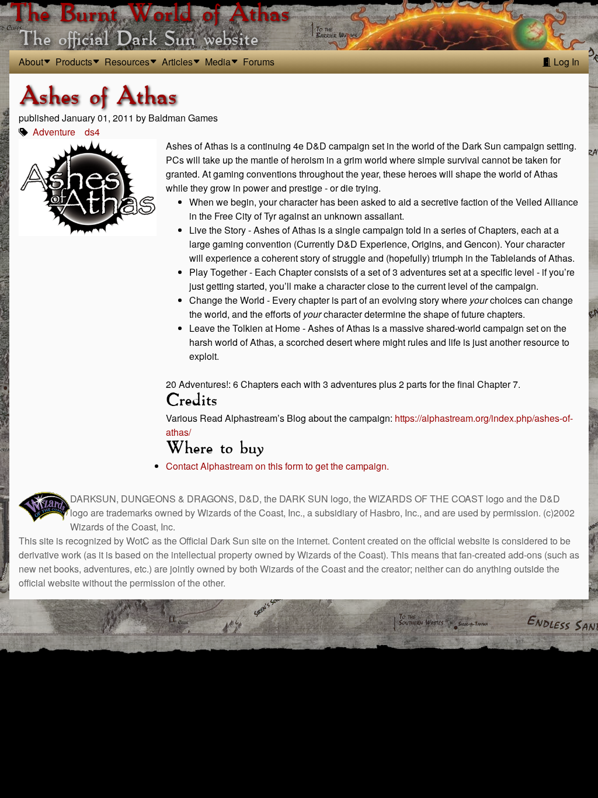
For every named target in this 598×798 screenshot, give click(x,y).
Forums (258, 61)
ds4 (92, 131)
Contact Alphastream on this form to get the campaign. (277, 466)
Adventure (54, 131)
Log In (565, 61)
